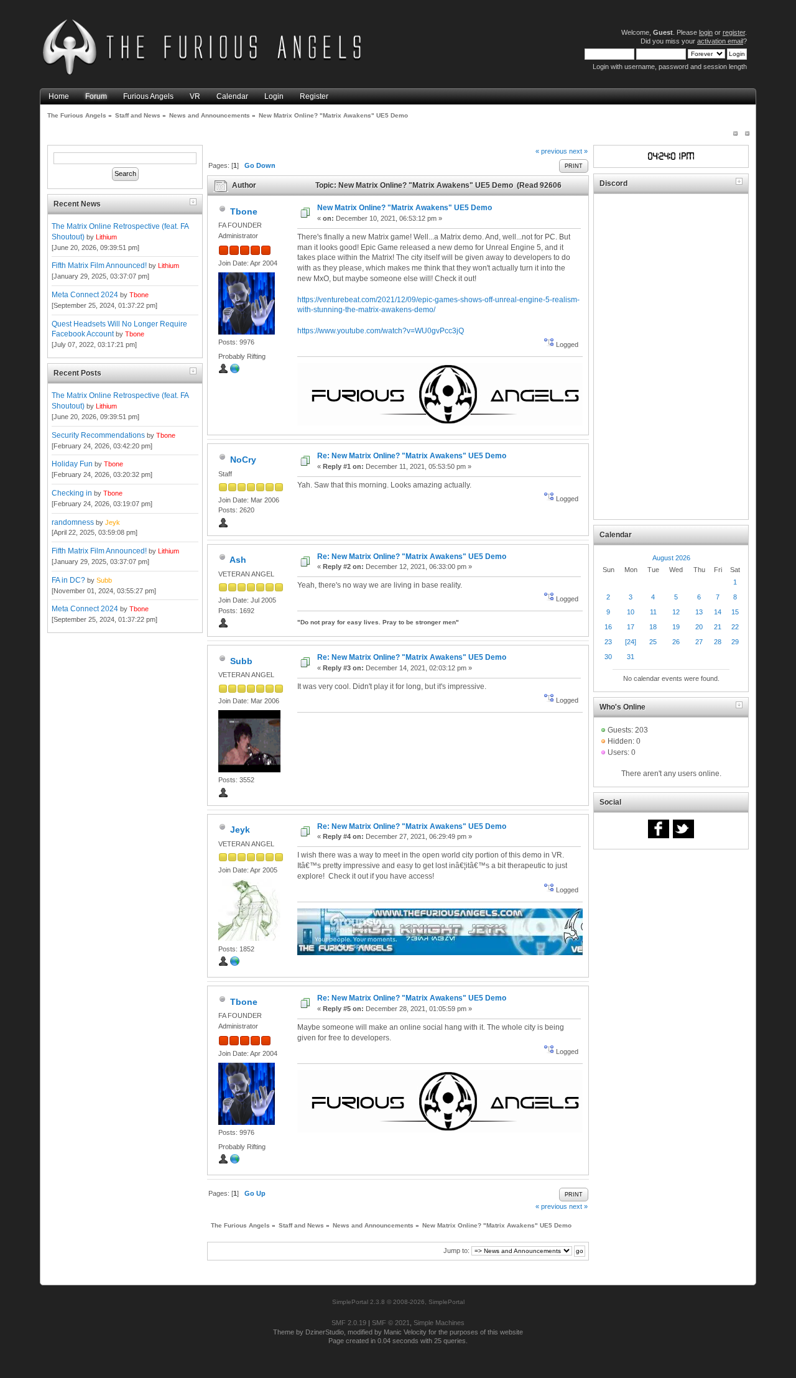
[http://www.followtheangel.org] (235, 964)
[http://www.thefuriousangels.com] (235, 371)
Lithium (106, 237)
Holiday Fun (72, 464)
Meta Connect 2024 (85, 294)
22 (735, 627)
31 (630, 656)
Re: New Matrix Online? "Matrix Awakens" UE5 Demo (411, 455)
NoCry (243, 460)
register (734, 32)
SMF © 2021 (391, 1322)
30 (608, 656)
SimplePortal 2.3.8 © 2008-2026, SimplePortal (398, 1301)
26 (676, 641)
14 (717, 612)
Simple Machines (439, 1322)
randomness (73, 522)
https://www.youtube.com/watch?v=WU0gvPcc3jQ (380, 330)
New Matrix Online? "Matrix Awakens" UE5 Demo (404, 207)
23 (608, 641)
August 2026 (671, 558)
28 (717, 641)
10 (630, 612)
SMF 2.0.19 (348, 1322)
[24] (630, 641)
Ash (237, 560)
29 (735, 641)
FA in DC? (68, 580)
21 (717, 627)
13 (699, 612)
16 (608, 627)
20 (699, 627)
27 (699, 641)
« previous (551, 151)
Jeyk (112, 522)
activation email (720, 41)
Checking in (72, 493)
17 (630, 627)
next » (578, 151)
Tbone (139, 294)
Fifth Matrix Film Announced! (99, 265)
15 (735, 612)
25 (653, 641)
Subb (104, 580)
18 (653, 627)
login (706, 32)
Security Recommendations (98, 435)
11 (653, 612)
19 (676, 627)
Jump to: (456, 1250)
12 (676, 612)
